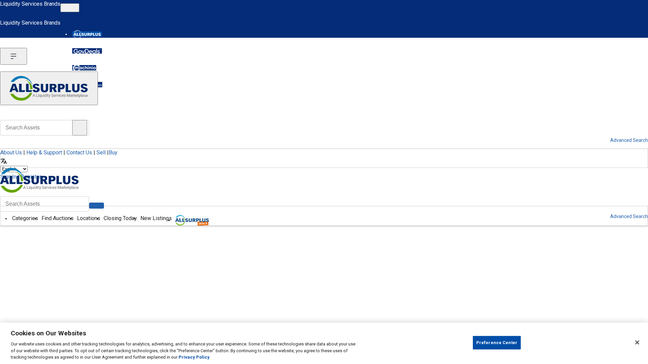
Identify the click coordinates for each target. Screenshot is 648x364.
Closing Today (120, 218)
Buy (113, 152)
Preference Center (496, 342)
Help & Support (44, 152)
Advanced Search (629, 216)
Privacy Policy (194, 357)
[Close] (637, 342)
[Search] (96, 206)
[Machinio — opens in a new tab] (84, 67)
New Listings (156, 218)
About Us (11, 152)
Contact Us (79, 152)
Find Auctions (58, 218)
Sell (101, 152)
